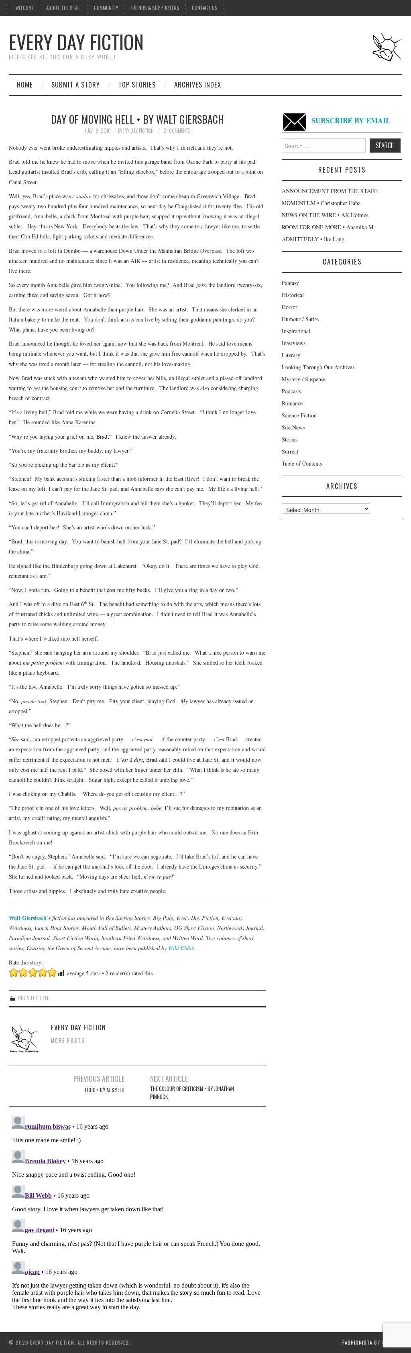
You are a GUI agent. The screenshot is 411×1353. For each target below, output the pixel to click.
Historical (293, 295)
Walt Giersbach (28, 918)
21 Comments (176, 130)
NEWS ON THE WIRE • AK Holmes (325, 215)
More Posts (68, 1040)
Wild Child (180, 948)
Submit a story (75, 84)
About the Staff (63, 8)
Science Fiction (299, 415)
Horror (289, 307)
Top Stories (137, 84)
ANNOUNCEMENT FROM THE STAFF (329, 191)
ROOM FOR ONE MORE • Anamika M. (328, 227)
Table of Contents (302, 463)
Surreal (290, 451)
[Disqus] (137, 1213)
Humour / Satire (300, 319)
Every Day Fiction (76, 41)
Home (25, 84)
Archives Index (197, 84)
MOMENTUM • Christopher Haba (321, 203)
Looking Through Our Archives (318, 367)
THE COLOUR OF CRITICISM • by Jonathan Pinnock (192, 1093)
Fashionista (357, 1342)
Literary (291, 355)
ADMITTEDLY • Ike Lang (313, 239)
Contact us (205, 8)
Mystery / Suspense (304, 379)
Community (106, 8)
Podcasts (291, 391)
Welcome (24, 8)
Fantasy (290, 283)
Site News (293, 427)
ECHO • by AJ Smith (104, 1090)
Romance (292, 403)
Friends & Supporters (154, 8)
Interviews (293, 343)
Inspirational (296, 331)
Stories (289, 439)
